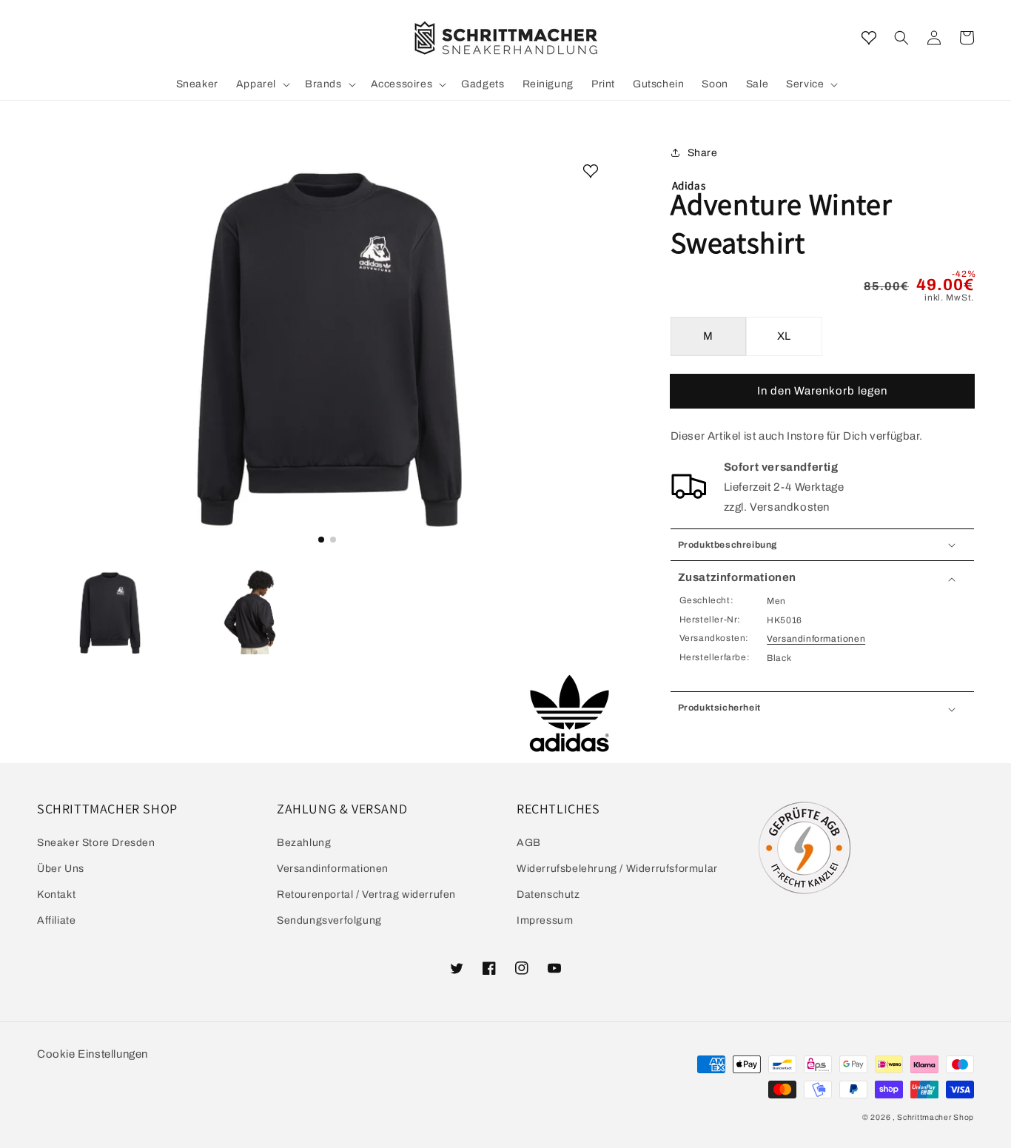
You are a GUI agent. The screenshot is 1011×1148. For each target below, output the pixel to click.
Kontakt (56, 894)
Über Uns (60, 868)
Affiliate (56, 920)
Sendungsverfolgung (329, 920)
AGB (529, 842)
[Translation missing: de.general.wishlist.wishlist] (869, 37)
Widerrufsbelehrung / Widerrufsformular (617, 868)
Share (703, 152)
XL (784, 336)
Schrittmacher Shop (935, 1117)
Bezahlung (304, 842)
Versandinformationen (816, 639)
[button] (901, 37)
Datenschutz (548, 894)
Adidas (689, 185)
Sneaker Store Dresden (96, 842)
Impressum (545, 920)
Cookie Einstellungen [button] (92, 1054)
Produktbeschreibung (727, 544)
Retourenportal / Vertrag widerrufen (366, 894)
